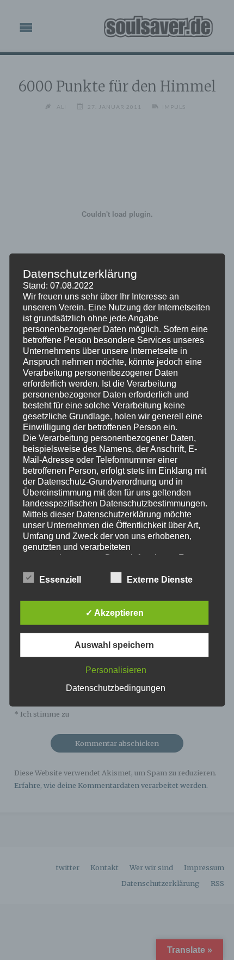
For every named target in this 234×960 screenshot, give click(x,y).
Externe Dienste (160, 579)
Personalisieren (115, 670)
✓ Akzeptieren (114, 612)
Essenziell (60, 579)
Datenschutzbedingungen (115, 688)
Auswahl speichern (114, 645)
